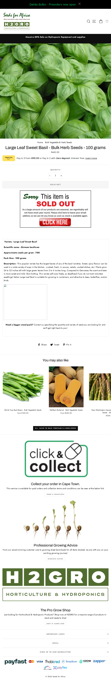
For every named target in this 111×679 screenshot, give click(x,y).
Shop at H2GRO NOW (56, 624)
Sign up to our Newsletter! (55, 652)
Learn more (91, 158)
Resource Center (55, 559)
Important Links (55, 634)
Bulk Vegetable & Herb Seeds (58, 142)
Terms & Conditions (55, 494)
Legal (55, 643)
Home (40, 142)
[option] (55, 37)
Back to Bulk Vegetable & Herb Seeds (57, 428)
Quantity (55, 170)
